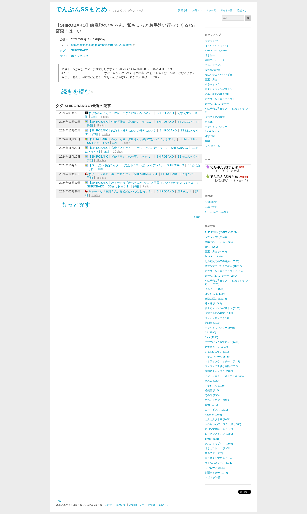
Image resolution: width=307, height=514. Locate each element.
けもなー (210, 55)
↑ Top (197, 216)
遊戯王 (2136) (212, 390)
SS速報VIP (211, 202)
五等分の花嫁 (212, 69)
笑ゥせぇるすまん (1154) (219, 458)
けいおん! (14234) (215, 293)
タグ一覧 (211, 10)
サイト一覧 (226, 10)
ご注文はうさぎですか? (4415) (222, 342)
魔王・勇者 (211, 79)
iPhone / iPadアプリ (158, 505)
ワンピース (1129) (215, 467)
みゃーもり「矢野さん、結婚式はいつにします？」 (121, 191)
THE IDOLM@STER (216, 50)
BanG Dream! (212, 131)
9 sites (106, 134)
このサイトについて (115, 505)
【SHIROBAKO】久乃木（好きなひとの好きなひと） (122, 130)
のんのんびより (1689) (217, 419)
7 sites (147, 186)
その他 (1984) (212, 395)
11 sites (101, 125)
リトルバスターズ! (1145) (219, 462)
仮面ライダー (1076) (216, 472)
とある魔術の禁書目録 (217, 93)
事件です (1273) (214, 453)
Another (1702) (213, 414)
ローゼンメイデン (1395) (219, 433)
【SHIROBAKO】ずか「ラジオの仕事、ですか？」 (121, 156)
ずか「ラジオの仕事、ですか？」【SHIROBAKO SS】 (123, 174)
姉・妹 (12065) (213, 303)
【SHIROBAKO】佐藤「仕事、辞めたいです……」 (121, 121)
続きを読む (75, 91)
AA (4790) (210, 332)
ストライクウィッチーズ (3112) (222, 361)
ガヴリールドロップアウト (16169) (224, 270)
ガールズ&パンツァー (217, 103)
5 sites (105, 116)
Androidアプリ (136, 505)
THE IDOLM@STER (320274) (222, 232)
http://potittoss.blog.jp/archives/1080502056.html (101, 44)
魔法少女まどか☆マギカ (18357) (223, 266)
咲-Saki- (209, 121)
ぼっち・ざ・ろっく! (216, 45)
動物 (207, 141)
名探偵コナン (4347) (216, 347)
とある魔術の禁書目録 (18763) (222, 261)
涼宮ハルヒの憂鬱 (215, 116)
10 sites (118, 151)
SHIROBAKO (165, 113)
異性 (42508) (212, 246)
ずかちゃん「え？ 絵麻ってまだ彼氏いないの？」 (121, 113)
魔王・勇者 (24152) (216, 251)
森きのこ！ (189, 174)
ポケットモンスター (216, 126)
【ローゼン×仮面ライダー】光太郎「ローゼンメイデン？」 (126, 165)
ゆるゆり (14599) (214, 289)
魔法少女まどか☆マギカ (218, 74)
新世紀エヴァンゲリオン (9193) (222, 308)
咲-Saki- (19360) (214, 256)
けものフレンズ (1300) (217, 448)
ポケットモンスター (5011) (220, 327)
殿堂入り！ (243, 10)
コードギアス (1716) (216, 409)
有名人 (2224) (212, 380)
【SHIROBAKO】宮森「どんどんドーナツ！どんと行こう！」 (128, 147)
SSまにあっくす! (188, 121)
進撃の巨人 (211, 136)
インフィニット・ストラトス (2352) (225, 375)
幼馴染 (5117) (212, 322)
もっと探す (75, 204)
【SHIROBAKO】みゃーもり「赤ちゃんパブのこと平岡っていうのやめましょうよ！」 (143, 182)
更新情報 (182, 10)
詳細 (94, 116)
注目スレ (197, 10)
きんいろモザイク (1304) (219, 443)
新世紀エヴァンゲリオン (218, 89)
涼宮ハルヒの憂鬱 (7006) (219, 313)
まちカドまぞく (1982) (217, 400)
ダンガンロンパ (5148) (217, 318)
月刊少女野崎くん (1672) (219, 429)
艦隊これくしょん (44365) (219, 241)
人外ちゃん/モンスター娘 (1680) (223, 424)
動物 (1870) (211, 404)
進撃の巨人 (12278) (216, 298)
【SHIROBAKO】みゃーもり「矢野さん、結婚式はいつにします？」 (132, 139)
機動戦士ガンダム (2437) (219, 371)
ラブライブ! (211, 40)
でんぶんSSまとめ (81, 9)
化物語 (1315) (212, 438)
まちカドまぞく (213, 65)
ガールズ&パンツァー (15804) (221, 275)
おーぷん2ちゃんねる (217, 211)
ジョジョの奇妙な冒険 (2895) (221, 366)
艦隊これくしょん (215, 60)
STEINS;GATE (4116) (217, 351)
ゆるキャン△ (212, 84)
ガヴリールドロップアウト (220, 98)
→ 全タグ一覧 (212, 145)
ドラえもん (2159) (215, 385)
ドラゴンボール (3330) (217, 356)
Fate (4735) (211, 337)
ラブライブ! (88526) (216, 237)
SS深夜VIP (211, 206)
